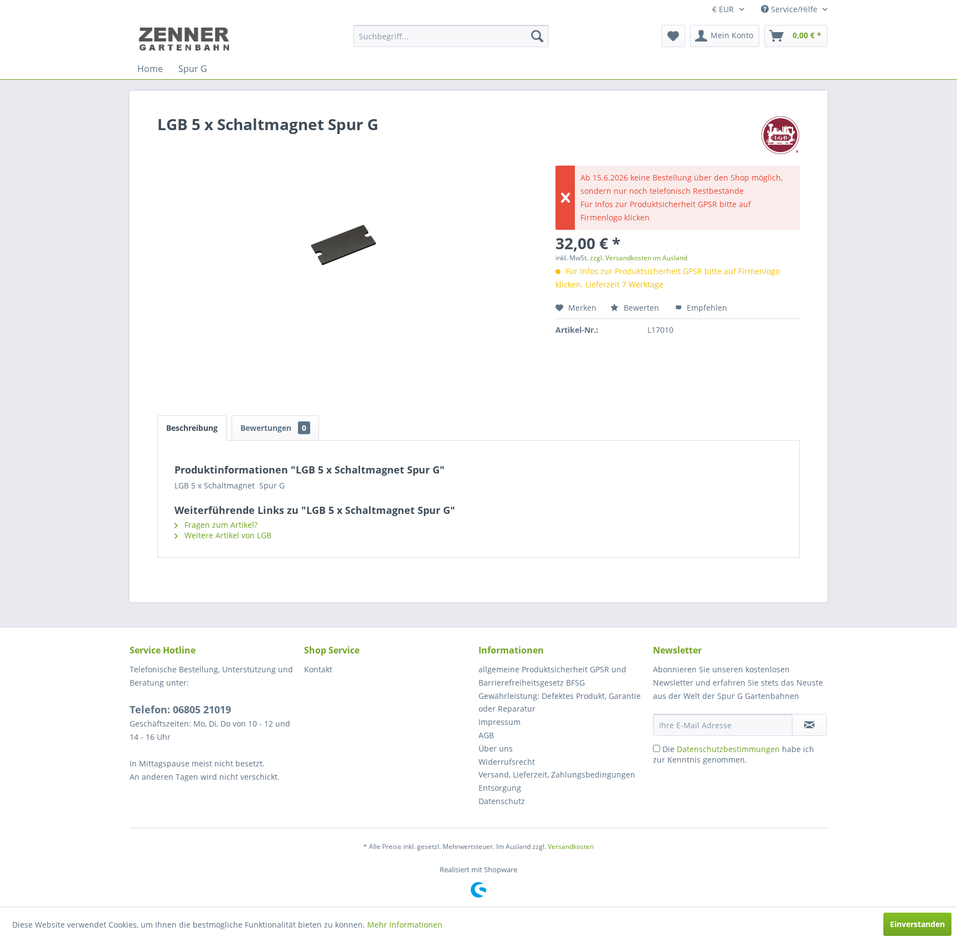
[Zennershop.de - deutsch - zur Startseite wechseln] (185, 39)
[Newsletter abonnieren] (809, 725)
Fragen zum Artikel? (220, 524)
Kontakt (318, 669)
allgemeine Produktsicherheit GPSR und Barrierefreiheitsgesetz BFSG (552, 676)
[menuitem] (451, 36)
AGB (486, 735)
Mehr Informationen (405, 924)
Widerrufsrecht (506, 761)
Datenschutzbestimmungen (728, 749)
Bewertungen (273, 428)
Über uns (495, 748)
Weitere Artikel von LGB (226, 535)
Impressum (499, 722)
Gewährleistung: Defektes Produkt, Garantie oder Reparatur (559, 702)
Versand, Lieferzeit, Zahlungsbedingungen (556, 774)
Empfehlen (706, 307)
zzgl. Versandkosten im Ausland (638, 257)
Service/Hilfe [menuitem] (794, 9)
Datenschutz (501, 801)
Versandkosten (571, 846)
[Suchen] (537, 36)
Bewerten (641, 307)
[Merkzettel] (673, 36)
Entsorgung (499, 788)
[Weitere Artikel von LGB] (780, 135)
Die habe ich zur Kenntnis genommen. (733, 754)
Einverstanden (917, 924)
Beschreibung (192, 428)
